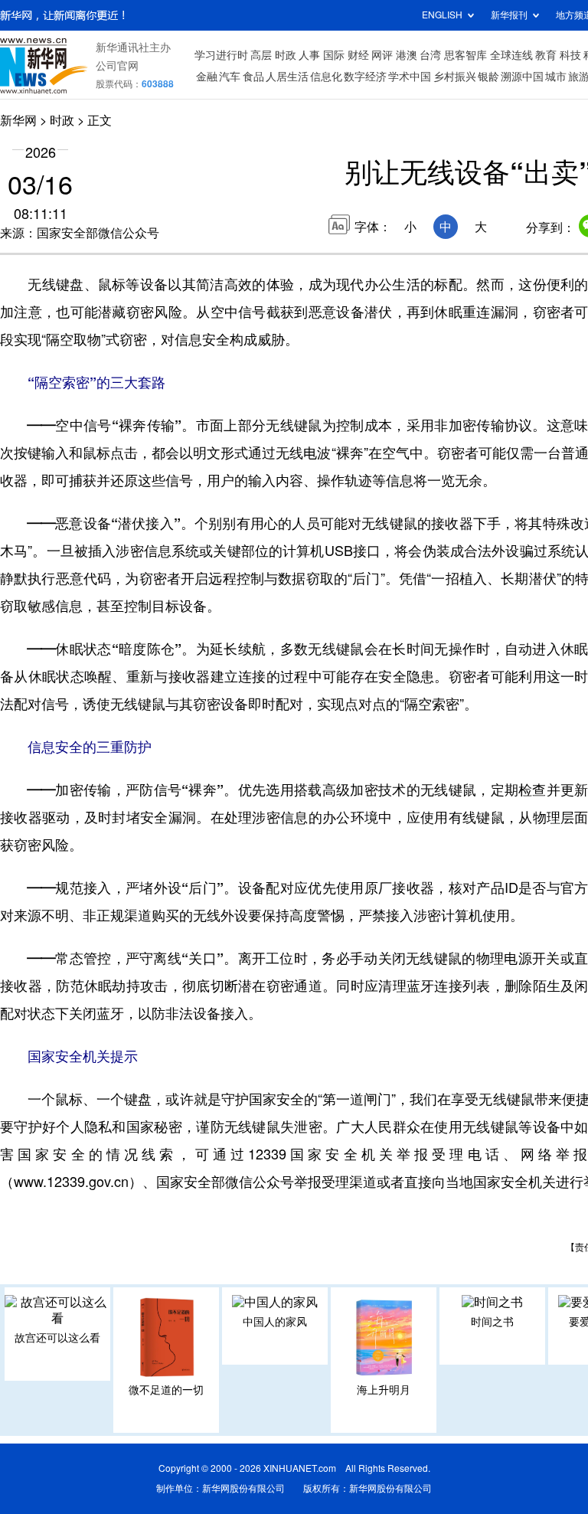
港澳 (406, 55)
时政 (285, 55)
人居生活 (287, 76)
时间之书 (492, 1321)
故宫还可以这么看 (57, 1338)
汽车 (229, 76)
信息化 (326, 76)
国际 (334, 55)
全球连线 (511, 55)
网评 (382, 55)
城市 (556, 76)
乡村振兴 (454, 76)
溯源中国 (522, 76)
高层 (261, 55)
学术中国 (409, 76)
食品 (253, 76)
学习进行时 (221, 55)
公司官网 (117, 65)
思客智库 (465, 55)
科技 (570, 55)
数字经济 (365, 76)
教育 (546, 55)
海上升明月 (383, 1390)
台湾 (430, 55)
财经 (358, 55)
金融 (206, 76)
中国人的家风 (275, 1321)
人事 (309, 55)
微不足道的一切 (166, 1390)
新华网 (18, 120)
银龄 (488, 76)
